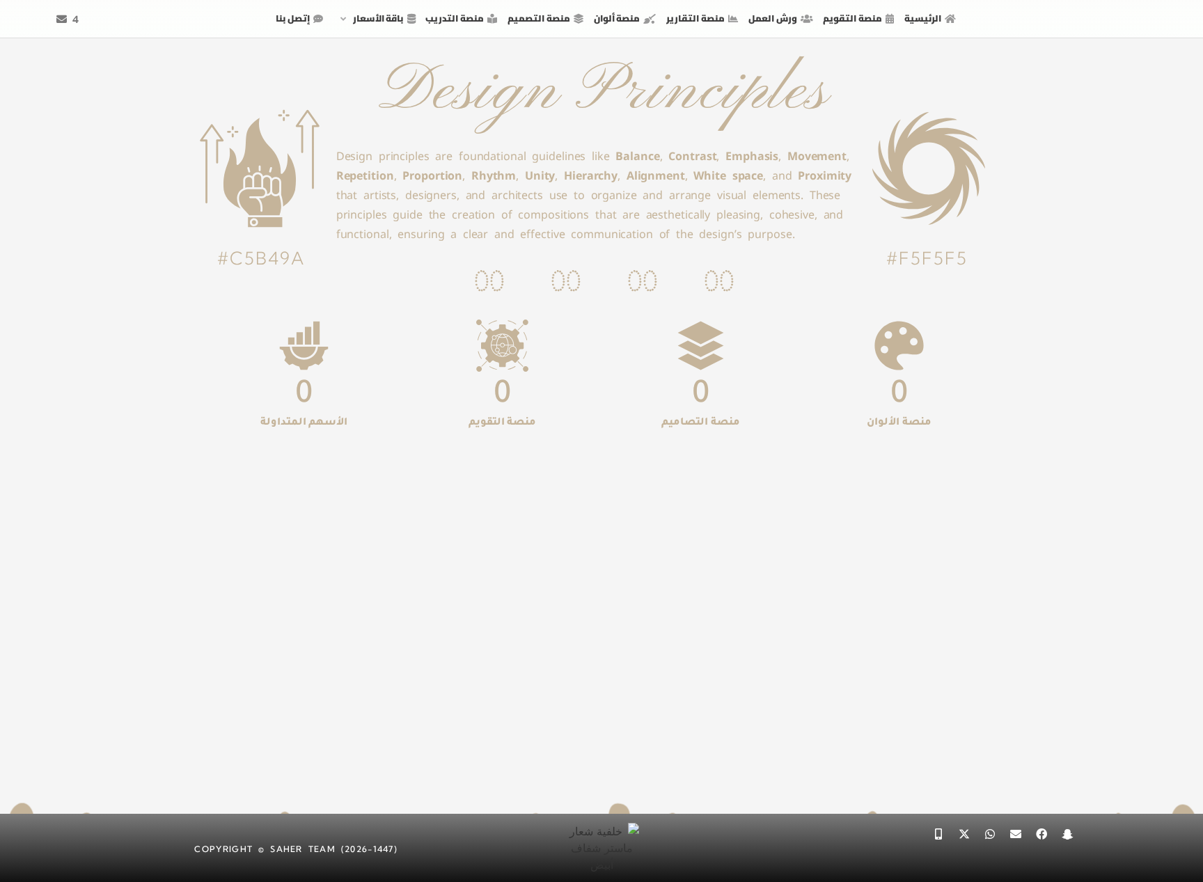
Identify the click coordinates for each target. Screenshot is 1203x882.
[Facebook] (1041, 834)
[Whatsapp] (990, 834)
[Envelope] (1016, 834)
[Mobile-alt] (938, 834)
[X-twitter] (964, 834)
